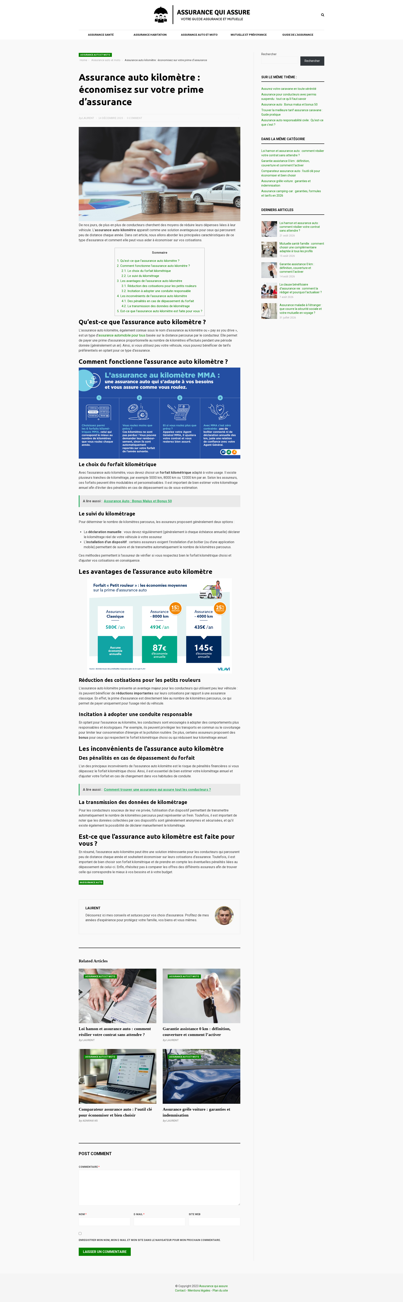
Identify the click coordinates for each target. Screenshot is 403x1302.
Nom (82, 1214)
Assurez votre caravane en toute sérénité (288, 88)
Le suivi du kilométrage (140, 276)
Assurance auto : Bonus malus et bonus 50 (289, 104)
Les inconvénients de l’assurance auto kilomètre (152, 296)
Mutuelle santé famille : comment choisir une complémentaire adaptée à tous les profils (302, 247)
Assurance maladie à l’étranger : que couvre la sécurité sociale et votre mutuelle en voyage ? (301, 308)
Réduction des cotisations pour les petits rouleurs (159, 286)
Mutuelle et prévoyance (249, 34)
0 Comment (134, 118)
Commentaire (89, 1166)
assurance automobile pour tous (122, 335)
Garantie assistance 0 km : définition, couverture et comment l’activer (297, 267)
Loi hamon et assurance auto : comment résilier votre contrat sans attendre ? (300, 226)
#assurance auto (91, 882)
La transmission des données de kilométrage (156, 306)
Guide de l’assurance (297, 34)
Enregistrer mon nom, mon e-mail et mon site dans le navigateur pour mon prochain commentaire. (150, 1240)
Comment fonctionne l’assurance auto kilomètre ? (153, 266)
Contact (180, 1290)
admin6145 (90, 1120)
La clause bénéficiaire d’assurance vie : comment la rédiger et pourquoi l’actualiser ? (301, 288)
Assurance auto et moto (199, 34)
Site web (194, 1214)
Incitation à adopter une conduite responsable (156, 291)
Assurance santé (101, 34)
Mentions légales (199, 1290)
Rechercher (269, 54)
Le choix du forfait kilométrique (146, 271)
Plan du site (220, 1290)
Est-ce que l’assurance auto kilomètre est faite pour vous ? (159, 311)
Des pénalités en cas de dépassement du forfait (158, 301)
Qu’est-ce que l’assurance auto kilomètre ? (148, 261)
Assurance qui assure (213, 1286)
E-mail (139, 1214)
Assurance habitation (150, 34)
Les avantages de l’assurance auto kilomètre (149, 281)
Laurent (88, 1040)
